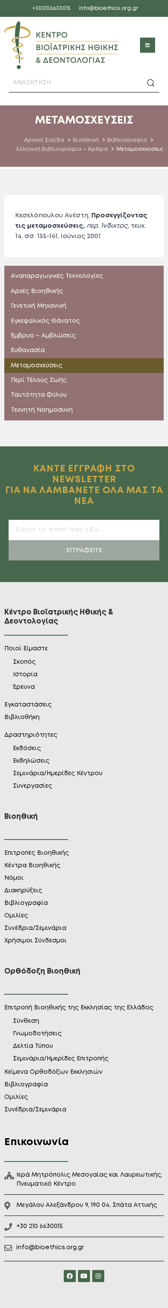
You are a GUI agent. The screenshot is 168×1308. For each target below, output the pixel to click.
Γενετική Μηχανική (38, 306)
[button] (147, 45)
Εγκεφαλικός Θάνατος (45, 321)
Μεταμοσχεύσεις (36, 365)
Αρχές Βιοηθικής (37, 291)
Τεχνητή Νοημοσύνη (42, 410)
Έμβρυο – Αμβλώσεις (43, 335)
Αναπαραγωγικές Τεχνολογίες (57, 276)
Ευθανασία (28, 350)
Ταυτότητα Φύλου (39, 395)
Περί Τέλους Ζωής (39, 380)
